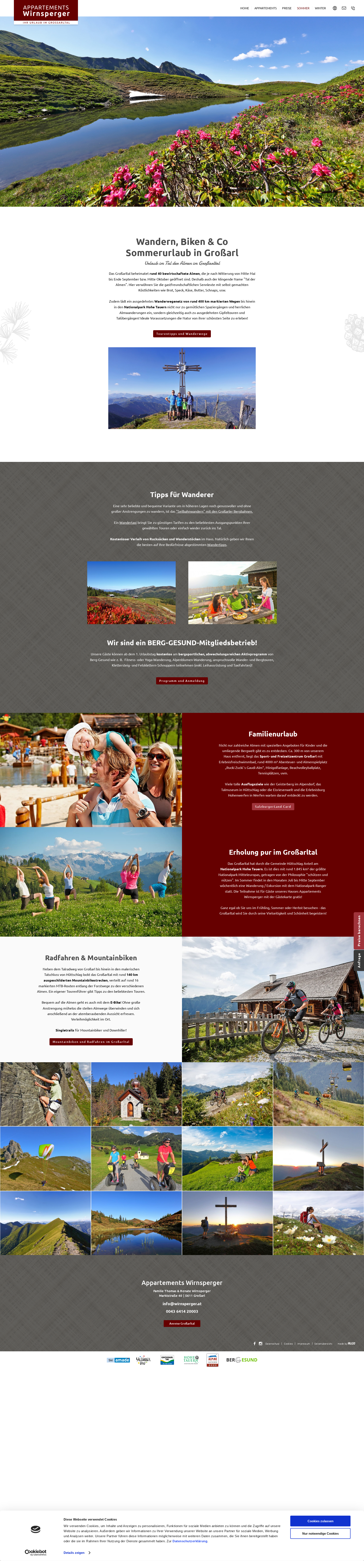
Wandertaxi (128, 522)
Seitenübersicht (323, 1343)
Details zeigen (74, 1552)
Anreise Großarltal (182, 1323)
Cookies (288, 1343)
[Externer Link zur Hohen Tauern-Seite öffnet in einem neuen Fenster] (191, 1360)
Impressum (303, 1343)
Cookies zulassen (320, 1521)
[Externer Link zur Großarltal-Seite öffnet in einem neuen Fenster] (167, 1360)
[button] (182, 333)
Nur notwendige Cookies (320, 1533)
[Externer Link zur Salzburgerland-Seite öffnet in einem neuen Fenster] (143, 1360)
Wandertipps (216, 544)
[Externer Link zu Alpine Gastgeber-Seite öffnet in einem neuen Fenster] (212, 1360)
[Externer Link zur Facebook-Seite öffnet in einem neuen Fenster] (254, 1344)
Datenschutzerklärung (190, 1541)
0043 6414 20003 (182, 1311)
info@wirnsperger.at (182, 1303)
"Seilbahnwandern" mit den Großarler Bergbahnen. (214, 511)
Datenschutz (272, 1343)
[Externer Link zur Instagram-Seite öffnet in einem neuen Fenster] (260, 1344)
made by (343, 1343)
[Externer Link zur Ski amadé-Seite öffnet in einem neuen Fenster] (118, 1360)
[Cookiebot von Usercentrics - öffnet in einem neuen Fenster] (35, 1553)
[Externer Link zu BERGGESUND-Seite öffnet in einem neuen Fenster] (241, 1360)
